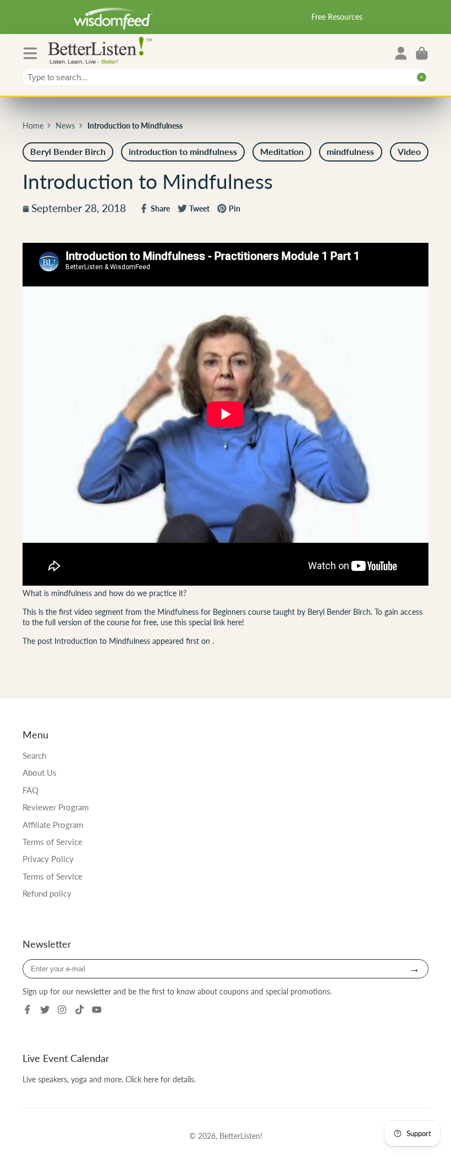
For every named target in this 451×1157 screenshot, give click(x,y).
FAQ (30, 790)
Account (401, 53)
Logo (102, 49)
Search (34, 755)
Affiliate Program (53, 825)
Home (33, 125)
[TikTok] (80, 1010)
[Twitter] (45, 1010)
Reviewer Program (56, 807)
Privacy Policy (48, 859)
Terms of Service (52, 842)
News (65, 125)
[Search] (421, 77)
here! (235, 622)
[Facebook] (27, 1010)
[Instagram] (62, 1010)
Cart (421, 53)
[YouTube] (97, 1010)
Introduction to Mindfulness (102, 641)
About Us (40, 772)
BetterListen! (240, 1136)
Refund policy (47, 893)
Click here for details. (160, 1079)
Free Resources (336, 16)
